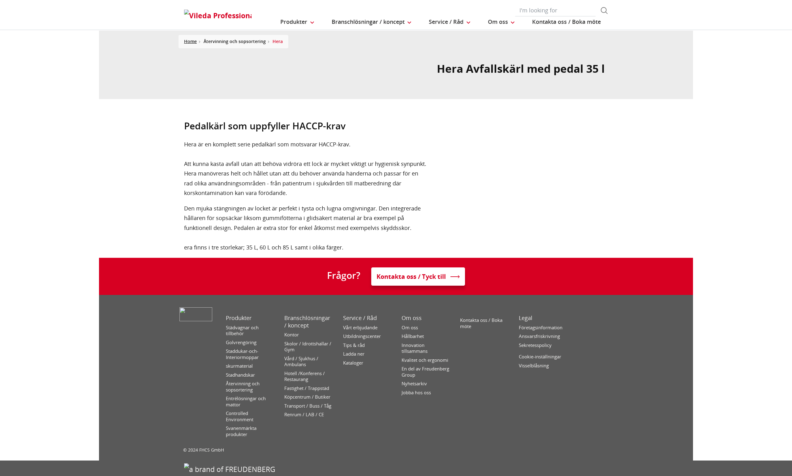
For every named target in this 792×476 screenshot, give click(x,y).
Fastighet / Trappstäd (306, 388)
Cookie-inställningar (540, 357)
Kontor (291, 335)
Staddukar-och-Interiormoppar (242, 354)
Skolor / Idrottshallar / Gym (307, 347)
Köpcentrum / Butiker (307, 397)
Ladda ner (353, 354)
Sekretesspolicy (535, 345)
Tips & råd (354, 345)
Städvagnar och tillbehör (242, 331)
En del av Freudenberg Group (425, 372)
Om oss (412, 318)
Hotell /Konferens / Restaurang (304, 376)
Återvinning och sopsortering (243, 387)
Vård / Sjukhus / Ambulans (301, 362)
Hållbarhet (413, 336)
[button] (297, 22)
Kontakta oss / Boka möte (481, 323)
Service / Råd (360, 318)
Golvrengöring (241, 342)
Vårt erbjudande (360, 328)
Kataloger (353, 363)
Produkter (239, 318)
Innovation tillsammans (415, 348)
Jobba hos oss (416, 393)
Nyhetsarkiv (414, 384)
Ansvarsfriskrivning (539, 336)
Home (190, 41)
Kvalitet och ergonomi (425, 360)
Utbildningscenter (362, 336)
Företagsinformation (540, 328)
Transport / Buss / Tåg (307, 406)
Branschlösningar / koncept (307, 321)
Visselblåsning (534, 366)
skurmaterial (239, 366)
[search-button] (604, 10)
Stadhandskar (240, 375)
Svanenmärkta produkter (241, 431)
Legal (525, 318)
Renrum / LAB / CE (304, 415)
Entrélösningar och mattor (246, 402)
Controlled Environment (239, 416)
